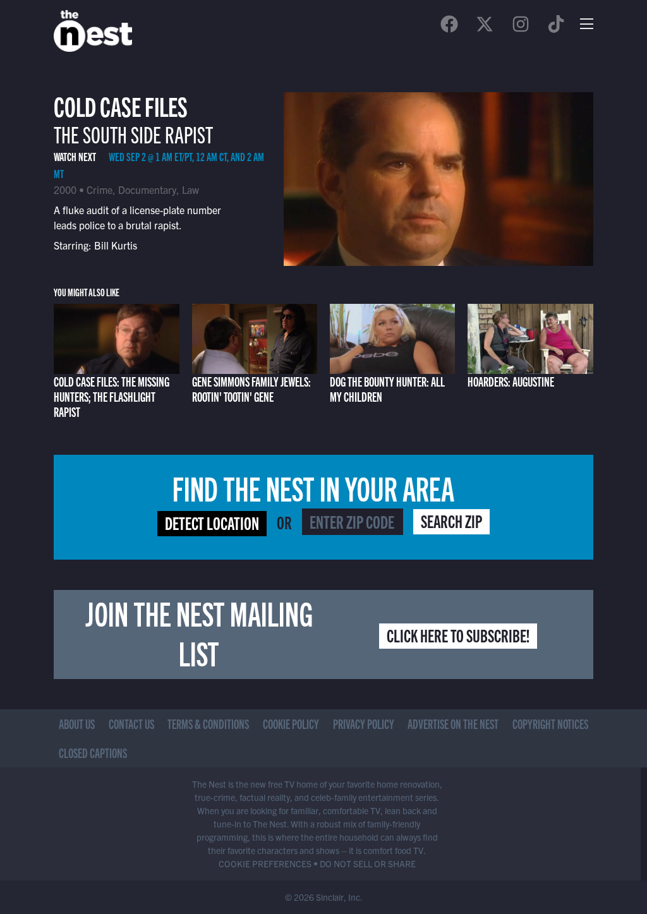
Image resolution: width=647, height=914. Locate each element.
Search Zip (451, 520)
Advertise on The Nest (453, 723)
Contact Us (131, 723)
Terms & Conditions (208, 723)
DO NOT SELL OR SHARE (368, 863)
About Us (77, 723)
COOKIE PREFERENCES (265, 863)
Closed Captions (93, 753)
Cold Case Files (121, 105)
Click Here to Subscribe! (458, 634)
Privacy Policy (363, 723)
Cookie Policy (291, 723)
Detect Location (212, 522)
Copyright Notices (550, 723)
